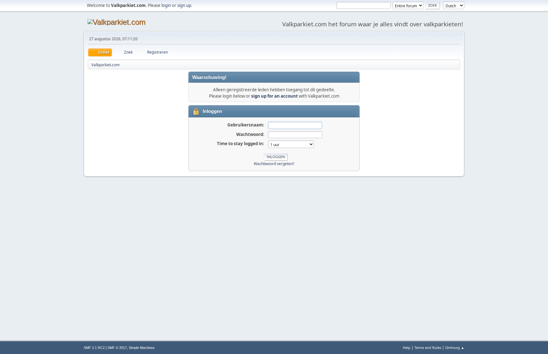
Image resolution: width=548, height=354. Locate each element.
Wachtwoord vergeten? (274, 163)
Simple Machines (142, 348)
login (166, 5)
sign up (184, 5)
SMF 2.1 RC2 (94, 348)
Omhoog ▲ (454, 347)
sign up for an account (274, 96)
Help (406, 347)
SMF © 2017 (117, 348)
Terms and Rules (427, 347)
